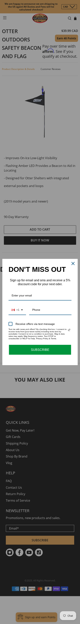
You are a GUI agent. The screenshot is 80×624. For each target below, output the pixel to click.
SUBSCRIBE (40, 349)
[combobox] (17, 310)
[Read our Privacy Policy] (69, 330)
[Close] (73, 263)
